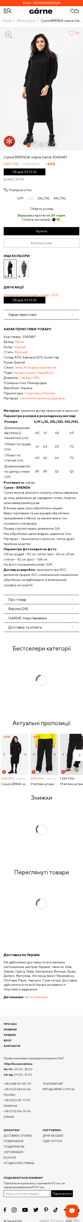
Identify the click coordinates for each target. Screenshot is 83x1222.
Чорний (20, 347)
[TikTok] (55, 1209)
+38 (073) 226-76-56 (17, 1111)
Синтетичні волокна (35, 398)
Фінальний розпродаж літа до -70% (31, 297)
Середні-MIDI (29, 377)
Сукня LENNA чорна (15, 784)
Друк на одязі (53, 1135)
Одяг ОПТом (52, 1141)
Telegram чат (53, 1083)
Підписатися (62, 1193)
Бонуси (10, 1157)
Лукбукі (10, 1035)
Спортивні (32, 393)
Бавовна (58, 398)
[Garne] (40, 11)
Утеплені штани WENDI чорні (44, 784)
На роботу (45, 372)
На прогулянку (24, 372)
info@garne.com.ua (58, 1089)
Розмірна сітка (20, 190)
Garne (7, 20)
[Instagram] (14, 1210)
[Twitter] (36, 1210)
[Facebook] (5, 1209)
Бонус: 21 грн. (14, 179)
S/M (20, 198)
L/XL (30, 198)
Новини (10, 1029)
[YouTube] (25, 1210)
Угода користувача (19, 1163)
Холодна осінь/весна (40, 367)
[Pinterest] (46, 1209)
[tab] (41, 599)
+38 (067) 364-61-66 (17, 1089)
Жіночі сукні (26, 20)
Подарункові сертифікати (14, 1149)
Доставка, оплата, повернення (18, 1138)
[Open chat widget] (71, 1211)
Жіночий (20, 352)
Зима (18, 367)
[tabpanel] (41, 457)
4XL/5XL (59, 198)
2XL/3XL (44, 198)
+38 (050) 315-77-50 (17, 1100)
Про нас (10, 1024)
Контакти (12, 1046)
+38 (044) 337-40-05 (17, 1083)
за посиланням (36, 997)
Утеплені (48, 393)
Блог (8, 1040)
